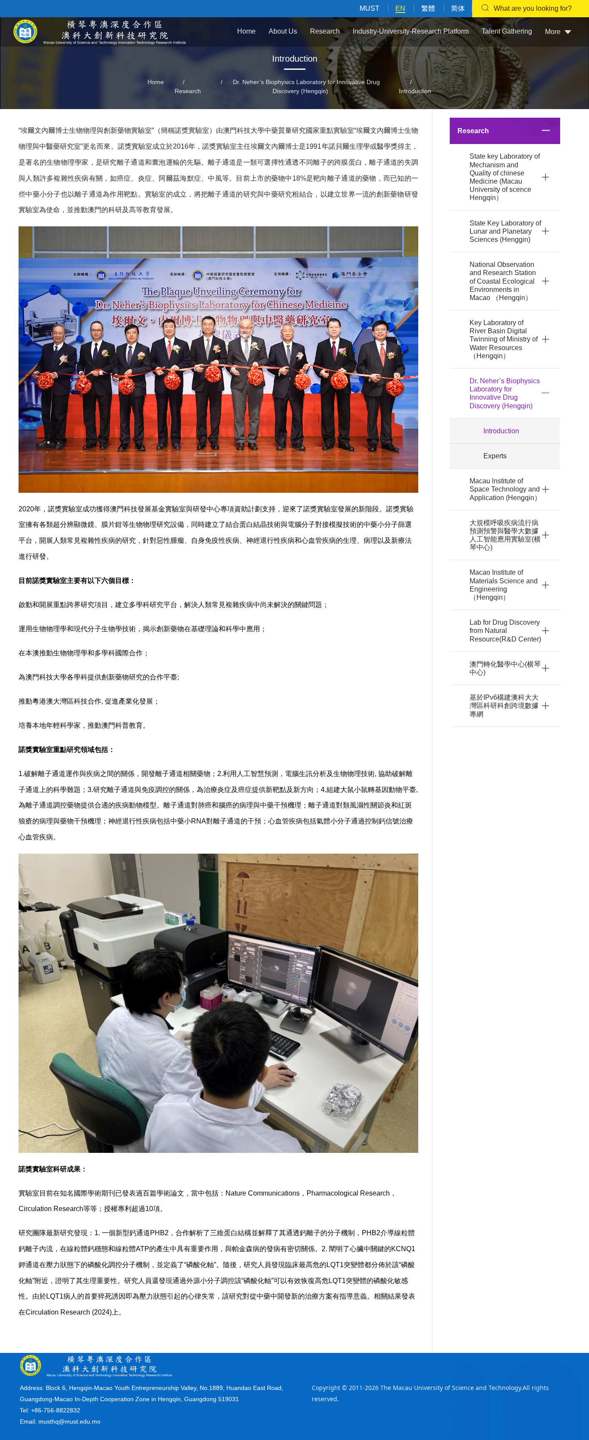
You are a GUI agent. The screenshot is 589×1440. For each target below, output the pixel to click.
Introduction (415, 91)
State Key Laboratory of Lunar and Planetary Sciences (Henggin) (505, 231)
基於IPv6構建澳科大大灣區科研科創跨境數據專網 (504, 705)
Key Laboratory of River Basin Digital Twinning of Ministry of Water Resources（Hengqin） (504, 339)
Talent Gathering (507, 31)
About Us (283, 31)
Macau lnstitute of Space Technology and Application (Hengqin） (505, 489)
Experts (495, 456)
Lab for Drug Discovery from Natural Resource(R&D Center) (505, 630)
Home (246, 31)
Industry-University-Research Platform (411, 31)
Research (325, 31)
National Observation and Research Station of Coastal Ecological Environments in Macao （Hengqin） (503, 281)
